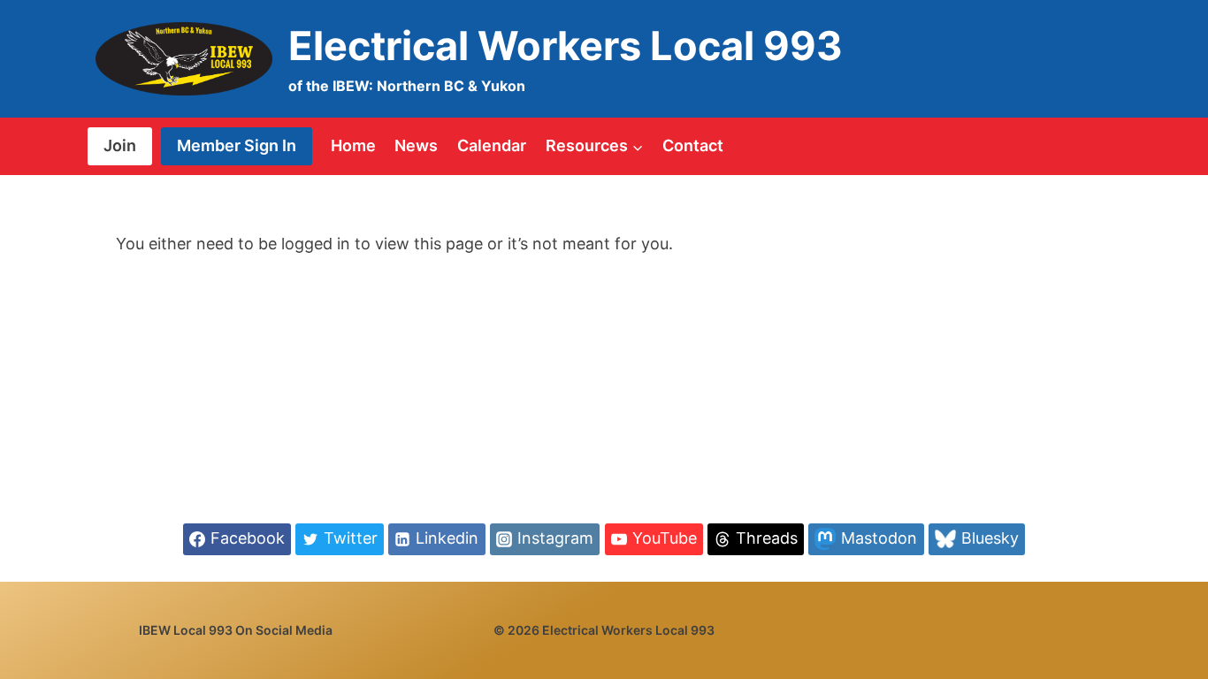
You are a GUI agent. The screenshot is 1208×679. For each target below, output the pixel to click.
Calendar (491, 145)
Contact (692, 145)
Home (353, 145)
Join (119, 145)
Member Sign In (236, 145)
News (416, 145)
